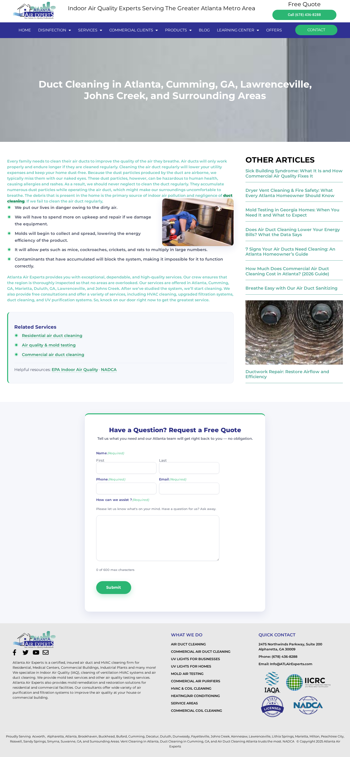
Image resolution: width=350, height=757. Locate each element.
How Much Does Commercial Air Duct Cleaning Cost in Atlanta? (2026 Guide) (287, 271)
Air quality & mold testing (49, 345)
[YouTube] (37, 652)
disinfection (52, 30)
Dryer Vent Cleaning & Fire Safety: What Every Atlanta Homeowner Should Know (290, 193)
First (100, 460)
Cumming (136, 736)
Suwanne (68, 741)
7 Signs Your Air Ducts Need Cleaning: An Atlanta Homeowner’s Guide (290, 252)
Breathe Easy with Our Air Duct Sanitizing (291, 288)
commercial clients (131, 30)
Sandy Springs (34, 741)
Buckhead (107, 736)
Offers (274, 30)
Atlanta (71, 736)
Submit (113, 587)
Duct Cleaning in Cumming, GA (184, 741)
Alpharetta (55, 736)
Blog (204, 30)
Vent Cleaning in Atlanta (139, 741)
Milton (315, 736)
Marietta (301, 736)
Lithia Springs (283, 736)
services (87, 30)
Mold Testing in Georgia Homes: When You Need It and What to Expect (292, 212)
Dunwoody (181, 736)
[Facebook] (17, 652)
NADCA (109, 369)
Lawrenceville (259, 736)
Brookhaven (87, 736)
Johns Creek (220, 736)
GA (79, 741)
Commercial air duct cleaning (53, 354)
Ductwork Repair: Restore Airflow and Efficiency (287, 374)
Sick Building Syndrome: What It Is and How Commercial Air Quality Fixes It (294, 173)
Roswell (16, 741)
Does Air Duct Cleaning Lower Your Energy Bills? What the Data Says (292, 232)
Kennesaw (239, 736)
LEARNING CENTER (235, 30)
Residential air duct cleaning (52, 335)
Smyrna (53, 741)
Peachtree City (332, 736)
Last (163, 460)
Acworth (38, 736)
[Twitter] (27, 652)
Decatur (152, 736)
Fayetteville (200, 736)
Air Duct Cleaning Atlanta (237, 741)
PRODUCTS (176, 30)
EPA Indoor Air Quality (75, 369)
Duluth (165, 736)
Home (25, 30)
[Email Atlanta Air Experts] (47, 652)
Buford (121, 736)
